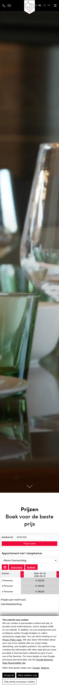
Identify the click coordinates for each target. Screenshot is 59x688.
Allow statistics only (27, 675)
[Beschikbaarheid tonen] (5, 567)
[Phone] (3, 5)
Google (36, 668)
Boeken (31, 567)
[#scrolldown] (30, 486)
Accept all (9, 675)
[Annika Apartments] (29, 7)
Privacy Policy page (12, 639)
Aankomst (7, 537)
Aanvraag (16, 567)
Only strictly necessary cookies (19, 681)
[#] (22, 574)
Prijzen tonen (30, 543)
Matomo (45, 668)
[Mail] (9, 5)
